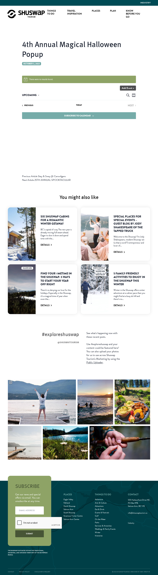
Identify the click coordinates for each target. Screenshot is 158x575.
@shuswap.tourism (68, 342)
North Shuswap (99, 268)
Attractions (99, 506)
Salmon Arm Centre (71, 519)
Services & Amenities (103, 525)
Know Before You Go (133, 14)
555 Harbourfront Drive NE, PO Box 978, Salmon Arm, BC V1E (139, 503)
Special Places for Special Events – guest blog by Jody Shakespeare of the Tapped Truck (128, 224)
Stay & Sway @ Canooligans (44, 176)
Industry (145, 2)
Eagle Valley (100, 275)
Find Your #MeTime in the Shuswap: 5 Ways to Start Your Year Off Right (56, 278)
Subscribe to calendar (77, 115)
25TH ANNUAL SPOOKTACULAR (46, 180)
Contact (11, 572)
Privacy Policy (24, 572)
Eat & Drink (99, 509)
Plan (113, 11)
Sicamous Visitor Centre (73, 515)
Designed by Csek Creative (140, 572)
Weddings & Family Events (105, 529)
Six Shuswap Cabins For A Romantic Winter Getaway (55, 220)
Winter (97, 532)
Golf (96, 515)
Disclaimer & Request (42, 572)
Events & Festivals (102, 512)
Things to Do (51, 12)
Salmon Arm (27, 268)
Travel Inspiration (74, 12)
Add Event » (128, 88)
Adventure (99, 499)
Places (96, 11)
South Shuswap (69, 512)
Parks (97, 522)
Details (45, 245)
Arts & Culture (100, 502)
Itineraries (99, 535)
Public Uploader (94, 362)
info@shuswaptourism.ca (137, 513)
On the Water (100, 519)
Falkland (67, 502)
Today (79, 105)
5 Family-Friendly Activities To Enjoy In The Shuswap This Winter (129, 278)
